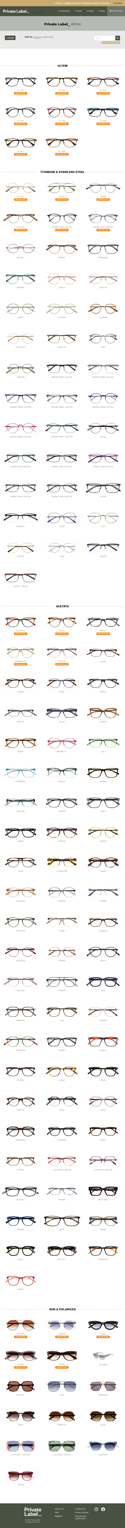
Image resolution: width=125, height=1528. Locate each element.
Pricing (102, 11)
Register (58, 1516)
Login (118, 3)
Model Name (48, 37)
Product (90, 11)
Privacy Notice (81, 1512)
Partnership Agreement (80, 1517)
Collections (64, 11)
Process (78, 11)
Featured (37, 37)
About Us (59, 1509)
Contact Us (80, 1509)
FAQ (57, 1512)
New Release (20, 93)
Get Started (117, 11)
